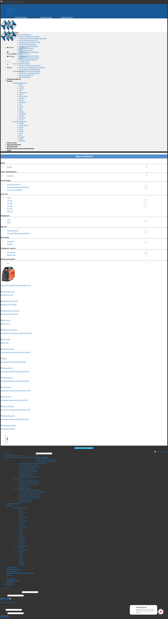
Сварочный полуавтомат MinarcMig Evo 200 (16, 285)
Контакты (10, 14)
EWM (20, 85)
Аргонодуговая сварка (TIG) (28, 40)
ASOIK (21, 129)
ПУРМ (21, 139)
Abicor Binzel (23, 96)
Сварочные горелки (26, 50)
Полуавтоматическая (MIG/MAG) (18, 187)
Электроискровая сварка (27, 44)
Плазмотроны (24, 62)
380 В (9, 222)
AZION (21, 123)
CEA (20, 91)
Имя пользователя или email (11, 592)
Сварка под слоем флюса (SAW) (29, 42)
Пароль (4, 595)
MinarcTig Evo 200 (7, 295)
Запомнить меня (17, 599)
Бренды (10, 81)
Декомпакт (11, 241)
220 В (9, 220)
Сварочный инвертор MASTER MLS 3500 (14, 419)
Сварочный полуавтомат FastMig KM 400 (15, 381)
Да (8, 263)
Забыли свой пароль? (8, 602)
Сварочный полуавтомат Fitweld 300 (13, 362)
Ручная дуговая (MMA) (14, 190)
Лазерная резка (12, 146)
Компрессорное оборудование (29, 71)
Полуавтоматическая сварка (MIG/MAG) (32, 38)
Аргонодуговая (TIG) (14, 184)
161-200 (9, 201)
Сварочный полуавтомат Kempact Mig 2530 (16, 391)
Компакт (10, 244)
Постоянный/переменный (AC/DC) (18, 233)
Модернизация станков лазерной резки (20, 148)
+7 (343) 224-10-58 (46, 17)
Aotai (20, 110)
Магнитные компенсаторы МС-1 (30, 65)
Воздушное (11, 252)
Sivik (20, 135)
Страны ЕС (10, 176)
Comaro (21, 116)
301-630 (9, 209)
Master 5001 (5, 343)
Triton (21, 119)
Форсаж (21, 137)
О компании (11, 8)
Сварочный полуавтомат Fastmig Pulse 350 (15, 410)
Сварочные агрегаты (26, 48)
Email (3, 610)
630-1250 (10, 212)
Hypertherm (23, 92)
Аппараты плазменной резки (29, 58)
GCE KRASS (22, 102)
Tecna (21, 106)
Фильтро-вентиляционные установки (32, 67)
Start (20, 133)
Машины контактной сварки (29, 52)
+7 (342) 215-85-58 (21, 17)
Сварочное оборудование (22, 35)
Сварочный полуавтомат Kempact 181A (14, 400)
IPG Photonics (23, 125)
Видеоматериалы (13, 10)
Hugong (21, 98)
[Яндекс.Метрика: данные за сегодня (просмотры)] (161, 452)
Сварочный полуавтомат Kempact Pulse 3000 (16, 333)
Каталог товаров (12, 32)
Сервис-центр (12, 142)
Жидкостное (11, 255)
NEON (21, 127)
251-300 (9, 206)
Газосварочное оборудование (29, 69)
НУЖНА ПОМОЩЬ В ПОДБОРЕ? (84, 448)
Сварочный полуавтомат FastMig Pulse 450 (15, 352)
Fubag (21, 100)
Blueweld (22, 118)
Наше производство (14, 144)
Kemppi (21, 87)
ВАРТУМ (22, 141)
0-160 (9, 198)
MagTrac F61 (5, 324)
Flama (21, 94)
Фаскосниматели (25, 77)
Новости (10, 12)
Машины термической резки (29, 56)
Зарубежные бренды (20, 83)
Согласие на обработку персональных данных (20, 457)
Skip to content (19, 2)
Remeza (21, 112)
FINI (20, 104)
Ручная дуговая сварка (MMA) (29, 37)
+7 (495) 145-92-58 (66, 17)
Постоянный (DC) (13, 231)
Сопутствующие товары (21, 64)
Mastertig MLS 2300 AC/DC (9, 314)
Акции (9, 150)
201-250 (9, 203)
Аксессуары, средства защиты (29, 73)
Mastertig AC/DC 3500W (9, 305)
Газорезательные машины (28, 60)
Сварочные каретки (14, 79)
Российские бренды (19, 121)
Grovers (21, 89)
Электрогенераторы (26, 75)
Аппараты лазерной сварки (28, 46)
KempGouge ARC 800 (8, 429)
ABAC (21, 108)
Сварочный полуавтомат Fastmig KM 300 (15, 371)
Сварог (21, 131)
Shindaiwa (22, 114)
